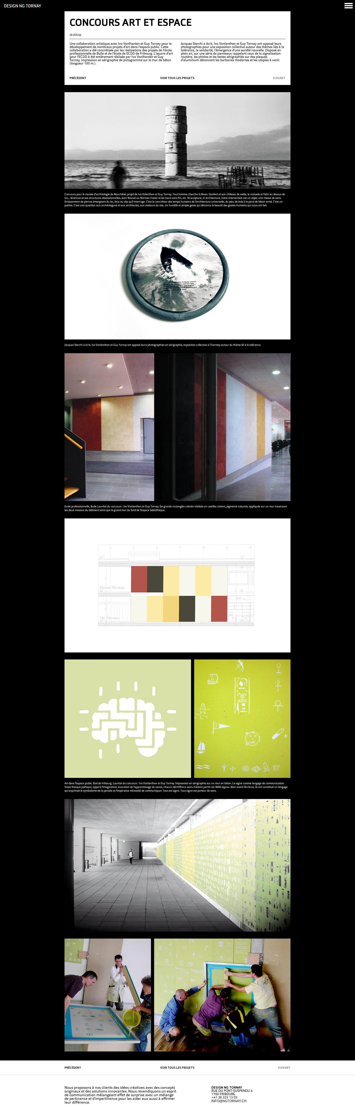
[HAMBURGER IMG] (348, 5)
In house (75, 35)
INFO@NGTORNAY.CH (229, 1101)
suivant (279, 78)
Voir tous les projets (177, 78)
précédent (78, 78)
